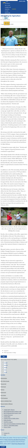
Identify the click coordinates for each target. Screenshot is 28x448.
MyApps (2, 389)
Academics (7, 3)
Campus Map (7, 417)
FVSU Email (3, 386)
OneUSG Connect (8, 422)
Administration (4, 378)
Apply (5, 16)
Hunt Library (3, 395)
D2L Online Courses (5, 381)
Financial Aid (3, 384)
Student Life (8, 7)
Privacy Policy (7, 427)
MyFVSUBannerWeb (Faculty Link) (12, 413)
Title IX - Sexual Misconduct (11, 425)
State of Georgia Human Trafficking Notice (14, 424)
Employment (3, 392)
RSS (4, 356)
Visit (5, 435)
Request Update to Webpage (7, 404)
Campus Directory (8, 415)
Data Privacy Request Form (18, 443)
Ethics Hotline (7, 420)
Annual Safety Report (9, 410)
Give (6, 18)
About (6, 1)
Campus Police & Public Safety (11, 418)
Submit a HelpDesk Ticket (6, 401)
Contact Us (6, 433)
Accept (3, 446)
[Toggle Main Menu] (7, 23)
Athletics (7, 9)
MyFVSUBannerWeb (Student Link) (12, 411)
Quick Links (22, 1)
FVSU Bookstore (4, 398)
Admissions (7, 5)
